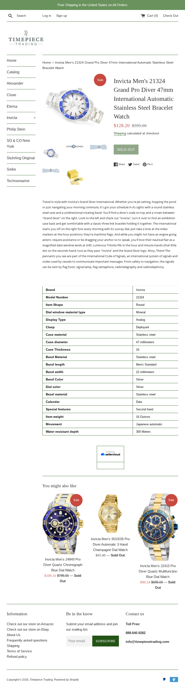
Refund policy (17, 656)
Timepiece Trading (41, 679)
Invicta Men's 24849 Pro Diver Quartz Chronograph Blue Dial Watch (62, 564)
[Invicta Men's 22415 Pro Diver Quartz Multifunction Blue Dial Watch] (157, 527)
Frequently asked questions (27, 640)
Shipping (120, 133)
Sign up (61, 15)
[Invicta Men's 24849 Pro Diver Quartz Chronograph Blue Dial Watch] (62, 524)
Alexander (15, 83)
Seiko (11, 169)
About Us (14, 635)
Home (11, 60)
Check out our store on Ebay (28, 629)
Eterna (12, 106)
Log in (46, 15)
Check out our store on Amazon (30, 624)
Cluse (11, 95)
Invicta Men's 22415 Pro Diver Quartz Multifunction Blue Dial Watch (158, 571)
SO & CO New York (18, 143)
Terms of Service (19, 651)
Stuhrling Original (21, 158)
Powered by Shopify (66, 679)
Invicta (21, 118)
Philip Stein (16, 129)
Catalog (13, 72)
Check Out (170, 15)
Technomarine (18, 181)
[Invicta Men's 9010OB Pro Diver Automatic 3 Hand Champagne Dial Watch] (110, 513)
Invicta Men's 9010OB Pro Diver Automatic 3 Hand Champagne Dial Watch (110, 544)
